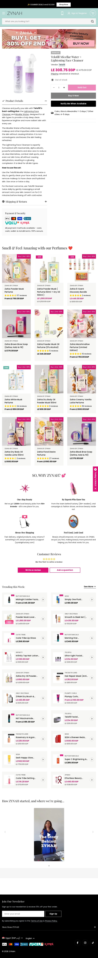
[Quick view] (27, 260)
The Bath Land (71, 673)
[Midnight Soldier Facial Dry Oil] (9, 600)
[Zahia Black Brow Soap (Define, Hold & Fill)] (81, 431)
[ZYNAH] (49, 39)
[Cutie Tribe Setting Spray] (9, 780)
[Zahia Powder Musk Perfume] (16, 268)
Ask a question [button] (65, 570)
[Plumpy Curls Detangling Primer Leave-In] (58, 698)
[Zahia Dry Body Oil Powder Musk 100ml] (49, 379)
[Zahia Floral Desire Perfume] (49, 431)
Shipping (54, 74)
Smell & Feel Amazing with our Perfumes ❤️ (37, 248)
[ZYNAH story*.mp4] (49, 835)
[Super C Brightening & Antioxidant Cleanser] (58, 759)
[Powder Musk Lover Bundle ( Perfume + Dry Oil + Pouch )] (9, 619)
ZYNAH (67, 775)
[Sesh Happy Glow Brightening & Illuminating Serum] (9, 759)
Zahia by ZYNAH (11, 285)
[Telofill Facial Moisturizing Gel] (58, 719)
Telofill (62, 64)
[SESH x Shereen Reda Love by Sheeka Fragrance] (58, 739)
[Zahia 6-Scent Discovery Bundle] (81, 268)
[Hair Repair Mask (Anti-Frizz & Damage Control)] (58, 678)
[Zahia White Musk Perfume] (16, 379)
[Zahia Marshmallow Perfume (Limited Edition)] (81, 324)
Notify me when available (73, 103)
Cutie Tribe (21, 635)
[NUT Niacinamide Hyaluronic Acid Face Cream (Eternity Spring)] (9, 719)
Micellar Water (22, 114)
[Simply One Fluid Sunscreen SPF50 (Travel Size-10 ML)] (58, 600)
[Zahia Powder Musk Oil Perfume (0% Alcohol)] (49, 324)
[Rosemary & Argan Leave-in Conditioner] (9, 739)
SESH (67, 596)
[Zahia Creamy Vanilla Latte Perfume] (81, 379)
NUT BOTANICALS (23, 596)
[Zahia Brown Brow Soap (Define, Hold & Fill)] (16, 324)
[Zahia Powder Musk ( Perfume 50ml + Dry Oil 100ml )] (49, 268)
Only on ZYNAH (71, 614)
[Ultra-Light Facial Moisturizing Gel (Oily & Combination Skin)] (58, 657)
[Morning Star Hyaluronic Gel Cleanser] (58, 638)
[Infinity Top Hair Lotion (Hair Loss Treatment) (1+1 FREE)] (9, 657)
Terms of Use (37, 921)
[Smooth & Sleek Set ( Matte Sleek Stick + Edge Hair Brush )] (58, 619)
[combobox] (49, 21)
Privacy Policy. (51, 921)
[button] (95, 479)
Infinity (19, 652)
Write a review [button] (33, 570)
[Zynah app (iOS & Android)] (62, 13)
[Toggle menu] (3, 13)
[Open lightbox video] (49, 835)
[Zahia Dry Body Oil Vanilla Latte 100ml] (16, 431)
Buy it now (73, 95)
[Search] (92, 21)
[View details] (43, 600)
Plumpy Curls (71, 693)
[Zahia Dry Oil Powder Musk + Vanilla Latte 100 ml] (9, 678)
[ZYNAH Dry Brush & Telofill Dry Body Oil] (9, 698)
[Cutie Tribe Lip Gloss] (9, 638)
